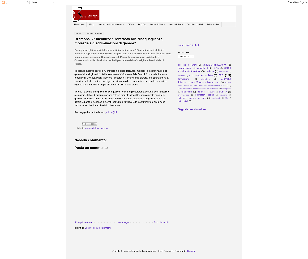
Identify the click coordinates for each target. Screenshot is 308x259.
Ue (226, 98)
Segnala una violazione (192, 109)
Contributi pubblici (195, 24)
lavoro (212, 92)
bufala (216, 68)
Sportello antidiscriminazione (111, 24)
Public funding (213, 24)
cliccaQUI (111, 112)
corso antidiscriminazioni (96, 128)
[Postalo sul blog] (86, 124)
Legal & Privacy (176, 24)
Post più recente (83, 222)
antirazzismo (184, 68)
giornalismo (205, 79)
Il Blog (91, 24)
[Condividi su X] (89, 124)
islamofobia (186, 92)
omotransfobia (183, 95)
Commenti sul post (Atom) (98, 227)
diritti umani (223, 71)
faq (221, 75)
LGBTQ (223, 91)
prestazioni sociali (204, 95)
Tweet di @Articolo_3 (189, 45)
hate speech (226, 89)
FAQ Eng (142, 24)
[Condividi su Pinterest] (95, 124)
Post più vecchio (162, 222)
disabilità (181, 76)
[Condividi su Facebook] (92, 124)
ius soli (201, 91)
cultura (210, 71)
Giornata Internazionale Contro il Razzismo (204, 80)
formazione (183, 79)
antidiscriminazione (214, 64)
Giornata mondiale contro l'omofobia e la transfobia (198, 89)
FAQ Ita (131, 24)
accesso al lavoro (187, 65)
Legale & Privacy (157, 24)
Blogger (191, 251)
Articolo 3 (202, 68)
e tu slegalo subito (201, 75)
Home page (79, 24)
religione (223, 95)
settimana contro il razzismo (192, 98)
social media (216, 98)
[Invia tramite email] (83, 124)
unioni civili (183, 101)
